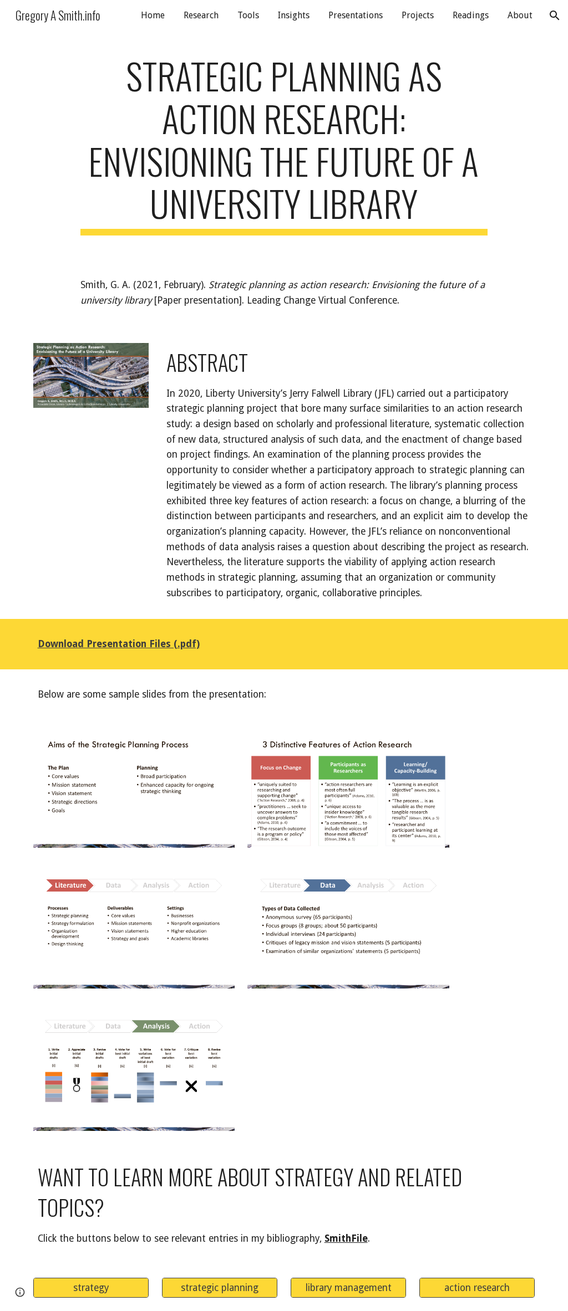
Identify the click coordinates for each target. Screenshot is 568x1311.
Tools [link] (248, 15)
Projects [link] (418, 15)
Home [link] (153, 15)
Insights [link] (294, 15)
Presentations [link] (355, 15)
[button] (554, 15)
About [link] (520, 15)
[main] (284, 145)
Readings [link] (471, 15)
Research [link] (201, 15)
